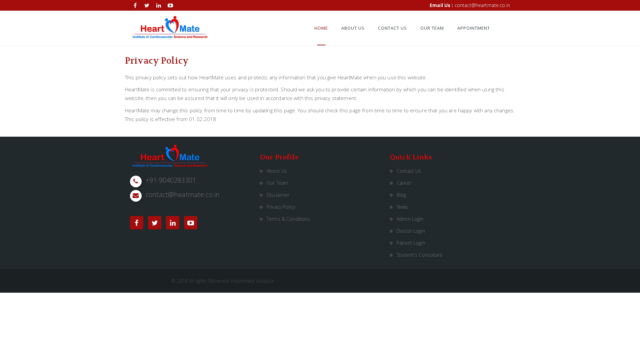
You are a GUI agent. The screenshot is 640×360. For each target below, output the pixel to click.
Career (404, 183)
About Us (353, 28)
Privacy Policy (281, 207)
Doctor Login (411, 231)
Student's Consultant (420, 255)
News (403, 207)
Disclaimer (278, 195)
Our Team (432, 28)
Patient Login (411, 243)
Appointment (473, 28)
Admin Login (410, 219)
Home (321, 28)
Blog (401, 195)
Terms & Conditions (288, 219)
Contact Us (392, 28)
